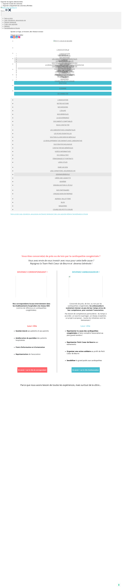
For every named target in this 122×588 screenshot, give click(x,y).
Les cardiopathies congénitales (64, 59)
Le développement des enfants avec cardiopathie (62, 141)
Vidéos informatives (63, 151)
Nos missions (64, 58)
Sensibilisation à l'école (12, 28)
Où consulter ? (63, 155)
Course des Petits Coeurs (64, 81)
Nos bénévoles (63, 114)
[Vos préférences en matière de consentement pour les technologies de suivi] (119, 585)
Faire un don (8, 18)
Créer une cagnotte (10, 24)
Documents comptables (62, 121)
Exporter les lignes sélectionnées (12, 2)
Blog (63, 202)
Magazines (64, 79)
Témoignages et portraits (63, 159)
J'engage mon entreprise (62, 194)
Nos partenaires (64, 70)
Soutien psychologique (63, 144)
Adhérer (7, 26)
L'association (64, 54)
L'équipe (63, 111)
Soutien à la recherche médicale (64, 63)
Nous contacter (62, 125)
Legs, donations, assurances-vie (15, 20)
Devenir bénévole (10, 22)
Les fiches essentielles (63, 134)
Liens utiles (62, 162)
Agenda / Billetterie (65, 75)
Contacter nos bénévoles (63, 148)
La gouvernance (62, 118)
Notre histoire (63, 103)
